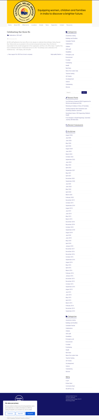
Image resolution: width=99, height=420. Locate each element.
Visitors (68, 81)
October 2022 (69, 157)
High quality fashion (57, 54)
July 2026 (68, 138)
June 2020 (68, 186)
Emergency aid (70, 54)
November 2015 (70, 281)
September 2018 (70, 230)
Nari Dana (68, 68)
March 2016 (69, 270)
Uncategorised (70, 79)
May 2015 (68, 297)
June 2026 (68, 140)
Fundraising (69, 62)
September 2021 (70, 170)
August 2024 (69, 148)
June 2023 (68, 151)
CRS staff (19, 35)
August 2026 (69, 135)
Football (68, 60)
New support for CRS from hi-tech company (19, 54)
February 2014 (70, 305)
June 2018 (68, 238)
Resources (69, 25)
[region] (20, 409)
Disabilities (68, 52)
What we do (25, 25)
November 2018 (70, 224)
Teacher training (70, 73)
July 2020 (68, 184)
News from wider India (72, 71)
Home (10, 25)
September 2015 (70, 286)
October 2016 (69, 257)
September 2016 (70, 259)
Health (67, 65)
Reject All (20, 413)
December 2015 (70, 278)
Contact (62, 25)
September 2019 (70, 205)
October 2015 (69, 284)
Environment (69, 57)
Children (68, 46)
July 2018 (68, 235)
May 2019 (68, 216)
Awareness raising (71, 35)
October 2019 (69, 203)
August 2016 (69, 262)
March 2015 (69, 303)
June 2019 (68, 213)
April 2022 (68, 167)
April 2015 (68, 300)
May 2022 (68, 165)
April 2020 (68, 192)
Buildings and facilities (71, 38)
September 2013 (70, 311)
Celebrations (12, 35)
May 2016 (68, 265)
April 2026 (68, 146)
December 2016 (70, 251)
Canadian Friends (70, 41)
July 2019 (68, 211)
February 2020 (70, 197)
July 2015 (68, 292)
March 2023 (69, 154)
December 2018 (70, 221)
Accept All (30, 413)
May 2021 (68, 173)
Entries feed (69, 383)
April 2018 (68, 243)
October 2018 (69, 227)
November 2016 (70, 254)
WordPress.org (70, 388)
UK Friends (69, 76)
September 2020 (70, 181)
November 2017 (70, 249)
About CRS (17, 25)
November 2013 (70, 308)
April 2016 (68, 267)
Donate (41, 25)
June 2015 (68, 295)
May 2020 (68, 189)
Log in (67, 380)
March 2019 (69, 219)
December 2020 (70, 178)
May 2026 (68, 143)
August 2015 (69, 289)
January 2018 (69, 246)
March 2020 (69, 194)
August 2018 (69, 232)
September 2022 (70, 159)
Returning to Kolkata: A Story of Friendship (77, 106)
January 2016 (69, 276)
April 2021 (68, 175)
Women (68, 87)
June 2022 (68, 162)
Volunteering (69, 84)
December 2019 (70, 200)
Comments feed (70, 386)
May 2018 (68, 240)
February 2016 (70, 273)
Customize (10, 413)
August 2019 (69, 208)
